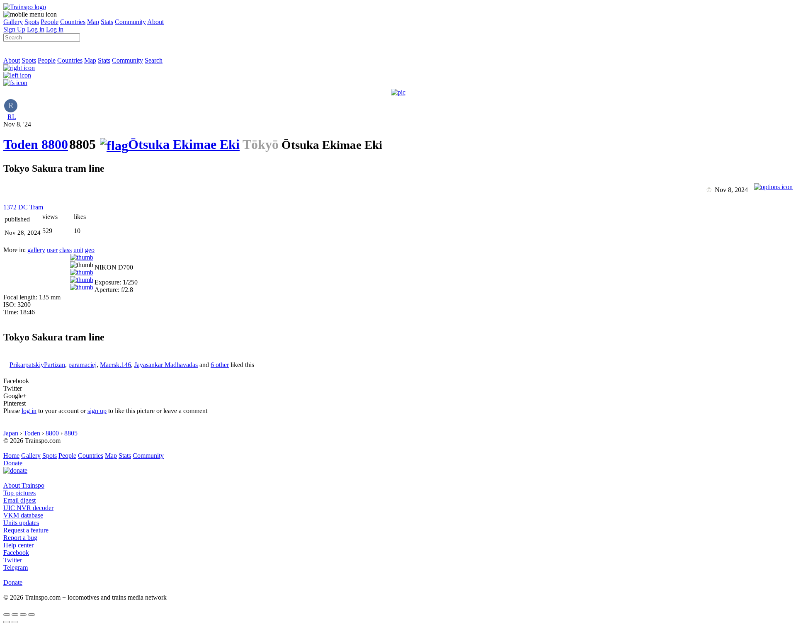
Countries (72, 21)
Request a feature (26, 530)
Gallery (13, 21)
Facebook (16, 552)
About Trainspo (23, 485)
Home (11, 455)
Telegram (15, 567)
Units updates (21, 522)
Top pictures (19, 492)
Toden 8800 (35, 144)
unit (78, 249)
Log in (35, 29)
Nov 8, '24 (17, 124)
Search (154, 60)
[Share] (15, 614)
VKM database (23, 515)
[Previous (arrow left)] (6, 622)
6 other (220, 364)
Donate (12, 463)
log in (29, 410)
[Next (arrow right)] (15, 622)
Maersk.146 (115, 364)
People (49, 21)
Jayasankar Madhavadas (166, 364)
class (65, 249)
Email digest (19, 500)
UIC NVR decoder (28, 507)
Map (93, 21)
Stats (107, 21)
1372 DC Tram (23, 207)
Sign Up (14, 29)
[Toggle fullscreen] (23, 614)
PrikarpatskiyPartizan (37, 364)
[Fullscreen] (15, 82)
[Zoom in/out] (31, 614)
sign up (97, 410)
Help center (18, 545)
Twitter (12, 560)
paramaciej (82, 364)
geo (90, 249)
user (52, 249)
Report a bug (20, 537)
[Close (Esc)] (6, 614)
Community (130, 21)
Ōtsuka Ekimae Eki (184, 144)
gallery (36, 249)
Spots (31, 21)
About (155, 21)
